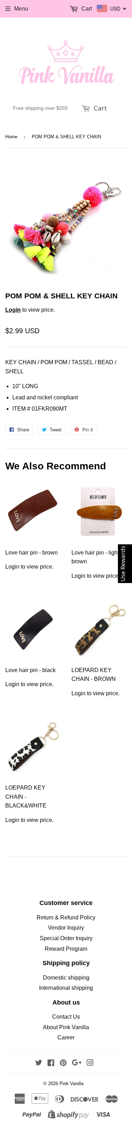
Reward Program (66, 949)
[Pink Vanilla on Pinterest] (63, 1063)
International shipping (66, 988)
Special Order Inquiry (66, 938)
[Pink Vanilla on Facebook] (51, 1063)
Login (13, 310)
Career (66, 1037)
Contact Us (66, 1017)
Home (11, 136)
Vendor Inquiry (66, 928)
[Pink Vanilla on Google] (77, 1063)
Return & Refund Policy (66, 917)
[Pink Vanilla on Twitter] (38, 1063)
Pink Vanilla (71, 1083)
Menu (21, 9)
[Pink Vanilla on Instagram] (90, 1063)
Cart (99, 108)
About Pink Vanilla (66, 1027)
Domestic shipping (66, 978)
